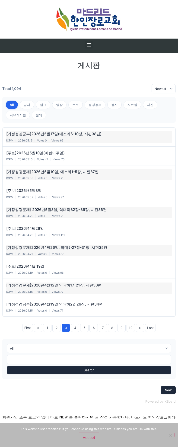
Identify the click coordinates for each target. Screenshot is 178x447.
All (12, 105)
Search (89, 370)
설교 (43, 105)
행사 (114, 105)
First (27, 328)
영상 (59, 105)
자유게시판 (18, 115)
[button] (89, 45)
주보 (75, 105)
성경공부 (95, 105)
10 (131, 328)
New (168, 390)
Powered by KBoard (160, 401)
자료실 (132, 105)
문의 (39, 115)
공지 (27, 105)
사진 (150, 105)
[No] (171, 435)
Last (150, 328)
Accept (89, 437)
